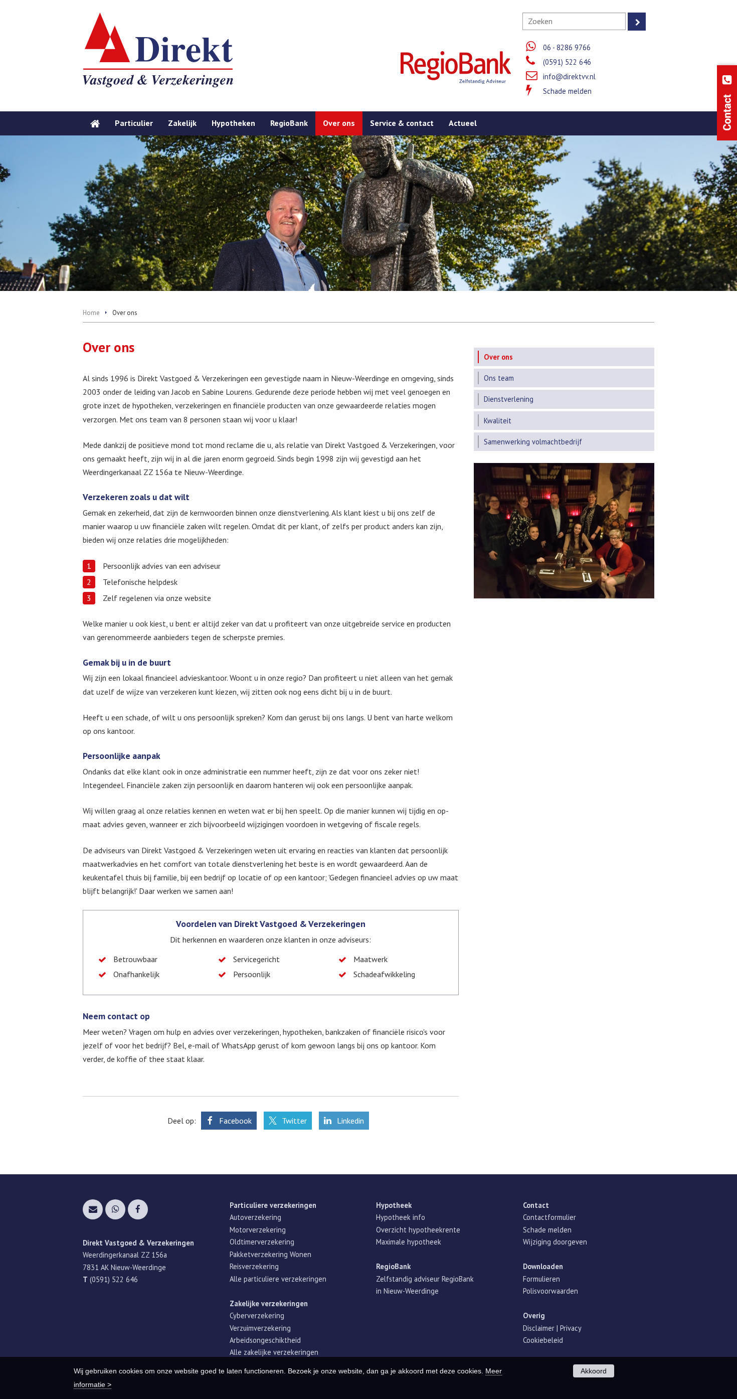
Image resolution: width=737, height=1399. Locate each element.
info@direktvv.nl (569, 76)
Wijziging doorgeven (555, 1242)
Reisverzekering (254, 1266)
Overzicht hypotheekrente (418, 1229)
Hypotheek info (400, 1217)
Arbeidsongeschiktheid (265, 1340)
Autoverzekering (255, 1217)
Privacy (571, 1328)
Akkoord (594, 1371)
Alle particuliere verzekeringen (278, 1279)
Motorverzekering (258, 1229)
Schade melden (567, 91)
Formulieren (541, 1279)
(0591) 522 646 (567, 62)
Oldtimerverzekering (262, 1242)
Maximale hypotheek (408, 1242)
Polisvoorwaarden (550, 1291)
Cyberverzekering (257, 1315)
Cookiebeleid (543, 1340)
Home (91, 312)
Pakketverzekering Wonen (270, 1254)
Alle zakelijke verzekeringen (274, 1352)
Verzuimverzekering (260, 1328)
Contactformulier (549, 1217)
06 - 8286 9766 (567, 47)
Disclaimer (539, 1328)
